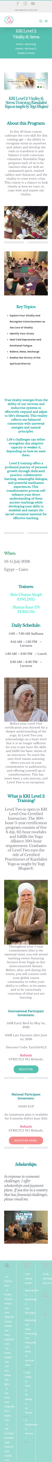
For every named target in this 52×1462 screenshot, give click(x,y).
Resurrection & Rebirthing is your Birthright (26, 1301)
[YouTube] (45, 1314)
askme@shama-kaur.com (26, 10)
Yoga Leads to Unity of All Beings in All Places (26, 1392)
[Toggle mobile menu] (46, 21)
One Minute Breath (26, 1278)
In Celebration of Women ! (26, 1429)
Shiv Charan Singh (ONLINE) (26, 596)
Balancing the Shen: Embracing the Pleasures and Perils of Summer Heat (26, 1343)
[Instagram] (45, 1309)
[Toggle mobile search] (40, 21)
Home (19, 44)
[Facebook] (45, 1304)
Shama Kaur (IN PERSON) (26, 609)
